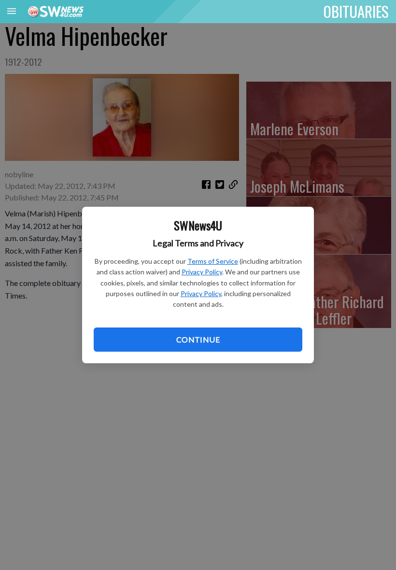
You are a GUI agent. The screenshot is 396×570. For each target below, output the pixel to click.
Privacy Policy (202, 272)
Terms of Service (212, 261)
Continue (198, 339)
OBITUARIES (356, 11)
